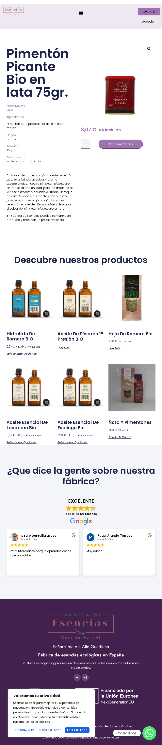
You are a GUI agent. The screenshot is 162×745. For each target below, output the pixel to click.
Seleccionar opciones (22, 353)
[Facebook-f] (77, 677)
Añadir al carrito (121, 144)
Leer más (63, 347)
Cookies (127, 726)
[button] (81, 13)
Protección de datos (102, 726)
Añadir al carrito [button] (119, 437)
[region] (51, 713)
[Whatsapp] (149, 733)
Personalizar (24, 730)
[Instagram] (85, 677)
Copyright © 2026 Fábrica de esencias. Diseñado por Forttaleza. (81, 737)
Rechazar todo (50, 730)
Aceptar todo (77, 730)
